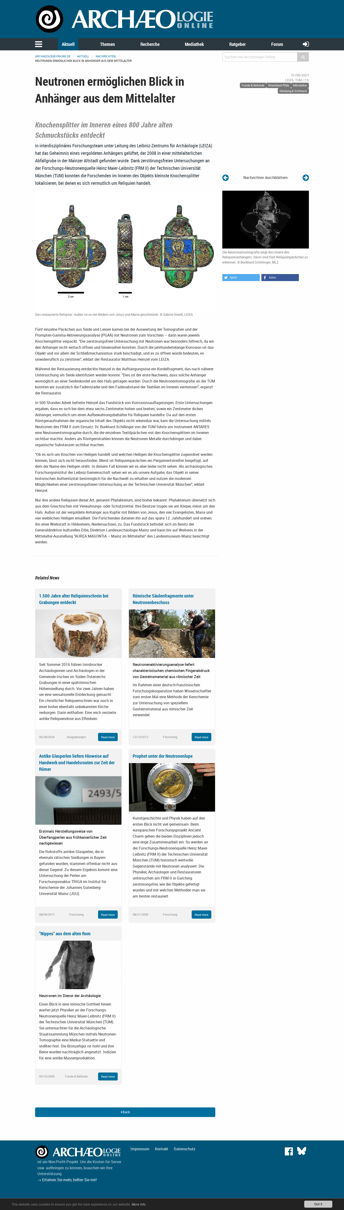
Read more (108, 737)
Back (126, 1112)
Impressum (140, 1148)
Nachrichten (106, 56)
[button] (241, 277)
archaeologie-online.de (52, 56)
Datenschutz (184, 1148)
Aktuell (68, 44)
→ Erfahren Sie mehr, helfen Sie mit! (67, 1179)
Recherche (150, 44)
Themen (107, 44)
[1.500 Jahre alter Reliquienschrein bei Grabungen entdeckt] (78, 633)
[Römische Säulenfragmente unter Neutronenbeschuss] (172, 633)
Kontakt (161, 1148)
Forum (277, 44)
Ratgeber (237, 44)
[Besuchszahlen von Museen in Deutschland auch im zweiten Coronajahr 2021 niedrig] (225, 177)
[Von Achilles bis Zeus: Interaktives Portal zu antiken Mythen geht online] (306, 177)
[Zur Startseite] (125, 18)
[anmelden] (306, 44)
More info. (139, 1204)
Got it (318, 1204)
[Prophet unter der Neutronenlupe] (172, 787)
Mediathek (194, 44)
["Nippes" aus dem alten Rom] (78, 964)
